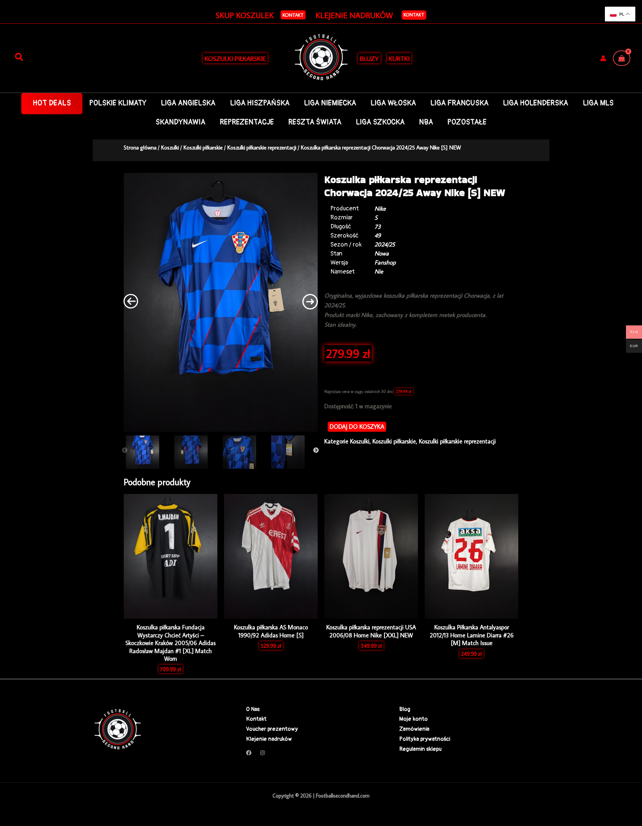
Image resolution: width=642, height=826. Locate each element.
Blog (404, 709)
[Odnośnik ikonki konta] (603, 58)
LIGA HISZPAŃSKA (260, 103)
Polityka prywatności (424, 738)
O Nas (252, 709)
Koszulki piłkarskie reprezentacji (261, 147)
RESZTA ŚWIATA (314, 122)
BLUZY (369, 58)
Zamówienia (414, 728)
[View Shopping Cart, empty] (621, 58)
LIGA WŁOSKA (393, 103)
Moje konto (413, 718)
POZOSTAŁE (467, 122)
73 (377, 226)
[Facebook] (248, 752)
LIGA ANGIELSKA (188, 103)
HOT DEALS (52, 103)
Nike (380, 208)
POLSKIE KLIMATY (117, 103)
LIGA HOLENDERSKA (535, 103)
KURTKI (399, 58)
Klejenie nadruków (269, 738)
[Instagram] (262, 752)
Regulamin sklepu (420, 748)
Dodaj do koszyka (357, 426)
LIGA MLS (598, 103)
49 (377, 235)
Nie (378, 271)
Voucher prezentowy (272, 728)
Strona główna (140, 147)
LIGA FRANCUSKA (459, 103)
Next (316, 450)
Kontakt (414, 15)
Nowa (381, 253)
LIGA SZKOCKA (380, 122)
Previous (124, 450)
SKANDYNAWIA (180, 122)
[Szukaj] (19, 57)
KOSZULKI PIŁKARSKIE (235, 58)
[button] (293, 14)
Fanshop (385, 262)
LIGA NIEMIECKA (330, 103)
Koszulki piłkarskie (203, 147)
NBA (426, 122)
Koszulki (170, 147)
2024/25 (384, 244)
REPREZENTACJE (247, 122)
